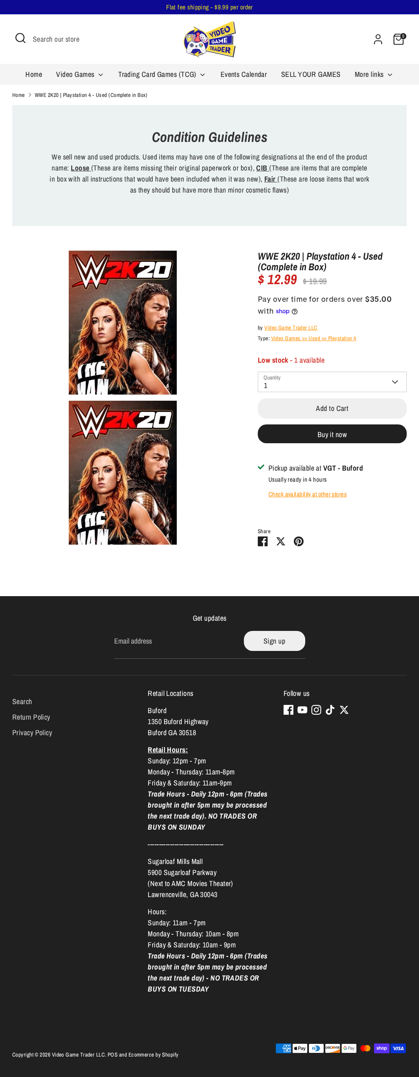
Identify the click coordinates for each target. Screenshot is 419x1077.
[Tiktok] (330, 710)
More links (370, 74)
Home (33, 74)
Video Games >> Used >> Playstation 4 (313, 338)
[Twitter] (344, 710)
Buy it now (332, 434)
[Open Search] (20, 38)
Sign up (274, 641)
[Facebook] (288, 710)
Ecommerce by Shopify (153, 1054)
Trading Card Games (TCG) (158, 74)
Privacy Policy (32, 732)
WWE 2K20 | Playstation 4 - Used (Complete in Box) (91, 95)
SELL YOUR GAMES (311, 74)
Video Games (76, 74)
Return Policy (31, 717)
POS (112, 1054)
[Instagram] (316, 710)
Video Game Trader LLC (290, 327)
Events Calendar (244, 74)
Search (22, 701)
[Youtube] (302, 710)
